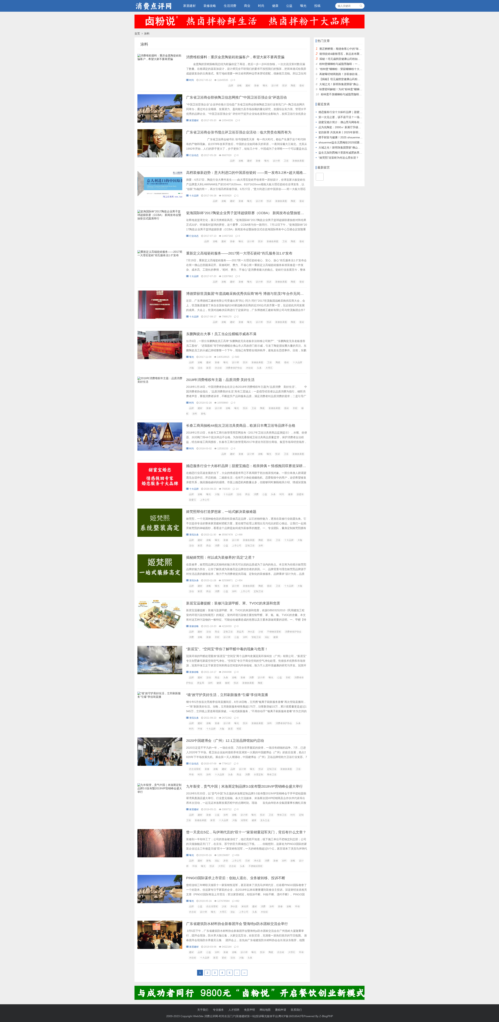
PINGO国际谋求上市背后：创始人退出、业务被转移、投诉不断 (235, 878)
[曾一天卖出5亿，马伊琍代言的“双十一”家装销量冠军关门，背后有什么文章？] (159, 856)
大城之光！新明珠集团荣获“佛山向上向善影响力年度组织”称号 (357, 84)
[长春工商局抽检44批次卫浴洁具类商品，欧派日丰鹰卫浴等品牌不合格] (159, 449)
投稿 (317, 5)
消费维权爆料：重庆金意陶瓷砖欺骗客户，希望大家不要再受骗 (235, 57)
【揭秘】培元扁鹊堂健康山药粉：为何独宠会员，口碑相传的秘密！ (360, 79)
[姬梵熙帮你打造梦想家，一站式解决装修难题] (159, 535)
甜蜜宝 (192, 499)
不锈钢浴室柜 (274, 631)
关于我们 (202, 1009)
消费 (256, 494)
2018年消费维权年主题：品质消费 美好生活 (220, 380)
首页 (137, 33)
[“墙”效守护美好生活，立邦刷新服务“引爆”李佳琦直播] (159, 697)
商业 (247, 5)
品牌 (230, 85)
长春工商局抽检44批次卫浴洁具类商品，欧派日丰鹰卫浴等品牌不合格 (240, 426)
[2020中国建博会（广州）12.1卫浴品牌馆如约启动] (159, 764)
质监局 (240, 631)
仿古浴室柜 (195, 769)
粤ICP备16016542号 (291, 1016)
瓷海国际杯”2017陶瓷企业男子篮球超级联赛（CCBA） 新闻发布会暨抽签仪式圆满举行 (254, 213)
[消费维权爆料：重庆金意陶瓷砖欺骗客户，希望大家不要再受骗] (159, 60)
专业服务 (218, 1009)
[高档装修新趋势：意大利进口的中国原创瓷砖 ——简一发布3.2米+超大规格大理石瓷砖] (159, 196)
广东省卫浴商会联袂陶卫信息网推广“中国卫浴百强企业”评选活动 (236, 97)
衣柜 (295, 408)
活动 (200, 368)
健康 (275, 5)
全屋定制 (258, 774)
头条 (259, 368)
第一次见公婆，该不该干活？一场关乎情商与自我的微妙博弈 (355, 117)
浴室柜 (244, 820)
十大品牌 (194, 195)
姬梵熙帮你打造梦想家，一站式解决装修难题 (221, 512)
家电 (203, 413)
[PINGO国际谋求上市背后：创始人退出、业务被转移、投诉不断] (159, 902)
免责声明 (249, 1009)
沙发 (260, 631)
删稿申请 (280, 1009)
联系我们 (296, 1009)
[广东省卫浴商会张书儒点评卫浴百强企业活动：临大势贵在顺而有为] (159, 156)
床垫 (225, 860)
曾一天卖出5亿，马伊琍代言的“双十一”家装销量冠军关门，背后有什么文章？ (246, 832)
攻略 (239, 85)
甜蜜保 (300, 494)
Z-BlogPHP (326, 1016)
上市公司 (204, 499)
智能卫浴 (256, 637)
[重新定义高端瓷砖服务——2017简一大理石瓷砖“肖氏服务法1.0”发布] (159, 256)
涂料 (194, 413)
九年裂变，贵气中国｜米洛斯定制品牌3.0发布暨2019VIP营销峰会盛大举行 (244, 786)
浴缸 (267, 637)
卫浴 (286, 160)
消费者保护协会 (234, 368)
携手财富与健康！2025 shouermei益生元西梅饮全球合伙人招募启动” (360, 137)
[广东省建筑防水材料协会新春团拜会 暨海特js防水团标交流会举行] (159, 948)
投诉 (284, 85)
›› (244, 972)
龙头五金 (265, 820)
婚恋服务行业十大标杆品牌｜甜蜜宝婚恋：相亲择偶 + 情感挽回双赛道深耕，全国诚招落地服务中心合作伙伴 (270, 466)
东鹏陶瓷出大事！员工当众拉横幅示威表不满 (221, 334)
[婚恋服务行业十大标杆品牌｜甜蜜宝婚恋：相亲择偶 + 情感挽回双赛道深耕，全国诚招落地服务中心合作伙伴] (159, 490)
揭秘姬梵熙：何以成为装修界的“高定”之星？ (220, 557)
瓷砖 (301, 85)
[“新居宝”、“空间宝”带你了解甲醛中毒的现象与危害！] (159, 673)
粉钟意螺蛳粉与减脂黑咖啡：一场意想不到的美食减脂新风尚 (356, 63)
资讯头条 (194, 534)
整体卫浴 (271, 774)
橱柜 (227, 683)
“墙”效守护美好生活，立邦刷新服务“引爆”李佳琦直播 (227, 695)
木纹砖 (249, 368)
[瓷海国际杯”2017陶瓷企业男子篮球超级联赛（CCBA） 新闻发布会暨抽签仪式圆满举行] (159, 219)
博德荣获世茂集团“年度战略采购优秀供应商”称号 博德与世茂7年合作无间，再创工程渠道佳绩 (259, 294)
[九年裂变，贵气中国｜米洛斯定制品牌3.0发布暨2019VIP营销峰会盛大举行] (159, 792)
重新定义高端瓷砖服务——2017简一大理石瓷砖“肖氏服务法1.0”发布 (239, 253)
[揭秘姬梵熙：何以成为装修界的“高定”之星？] (159, 581)
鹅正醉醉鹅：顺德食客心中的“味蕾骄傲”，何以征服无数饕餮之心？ (360, 48)
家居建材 (189, 5)
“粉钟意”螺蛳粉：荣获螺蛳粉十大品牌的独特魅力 (349, 69)
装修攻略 (209, 5)
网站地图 (265, 1009)
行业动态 (194, 155)
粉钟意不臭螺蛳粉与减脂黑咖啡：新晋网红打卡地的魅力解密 (358, 94)
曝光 (303, 5)
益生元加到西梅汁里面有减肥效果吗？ (342, 152)
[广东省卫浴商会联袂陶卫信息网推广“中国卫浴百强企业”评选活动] (159, 121)
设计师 (274, 85)
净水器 (251, 631)
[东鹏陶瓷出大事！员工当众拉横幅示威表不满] (159, 358)
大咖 (191, 368)
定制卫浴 (250, 545)
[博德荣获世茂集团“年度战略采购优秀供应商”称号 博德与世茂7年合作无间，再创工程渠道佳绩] (159, 317)
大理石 (269, 368)
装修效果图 (298, 160)
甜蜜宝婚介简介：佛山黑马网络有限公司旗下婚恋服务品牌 (354, 122)
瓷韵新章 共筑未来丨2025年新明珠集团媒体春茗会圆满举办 (355, 132)
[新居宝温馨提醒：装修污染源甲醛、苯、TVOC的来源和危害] (159, 627)
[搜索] (361, 6)
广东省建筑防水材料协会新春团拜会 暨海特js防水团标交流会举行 (237, 924)
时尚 (261, 5)
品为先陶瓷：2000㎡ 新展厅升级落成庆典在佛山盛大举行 (353, 127)
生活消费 (230, 5)
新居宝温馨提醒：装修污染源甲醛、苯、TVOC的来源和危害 (233, 603)
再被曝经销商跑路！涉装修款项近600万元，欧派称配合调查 (355, 74)
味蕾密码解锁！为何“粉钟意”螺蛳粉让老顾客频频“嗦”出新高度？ (358, 89)
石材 (247, 860)
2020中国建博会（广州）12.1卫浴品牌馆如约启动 (225, 741)
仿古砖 (218, 368)
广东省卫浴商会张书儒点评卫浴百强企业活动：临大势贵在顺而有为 (238, 132)
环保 (200, 728)
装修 (256, 85)
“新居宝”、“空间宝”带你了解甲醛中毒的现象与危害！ (227, 649)
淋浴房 (244, 906)
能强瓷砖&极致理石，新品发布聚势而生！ (344, 53)
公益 (289, 5)
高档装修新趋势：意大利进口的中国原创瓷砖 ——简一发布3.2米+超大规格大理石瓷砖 (253, 173)
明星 (239, 728)
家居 (208, 368)
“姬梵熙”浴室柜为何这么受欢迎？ (339, 157)
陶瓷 (293, 85)
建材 (248, 85)
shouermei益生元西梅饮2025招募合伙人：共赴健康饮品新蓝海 (357, 142)
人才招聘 (233, 1009)
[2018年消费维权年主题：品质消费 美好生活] (159, 382)
